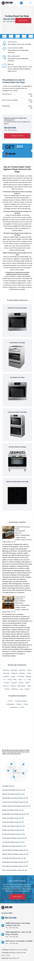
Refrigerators (11, 704)
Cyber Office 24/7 (14, 958)
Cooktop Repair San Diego (13, 82)
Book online (23, 20)
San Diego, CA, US (8, 786)
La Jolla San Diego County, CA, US (13, 842)
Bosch (29, 670)
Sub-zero (6, 686)
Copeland (6, 676)
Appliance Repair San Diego (19, 949)
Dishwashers (15, 707)
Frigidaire (22, 673)
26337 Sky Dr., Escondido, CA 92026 (18, 941)
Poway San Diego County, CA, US (13, 822)
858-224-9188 (9, 19)
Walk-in (28, 682)
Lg (25, 679)
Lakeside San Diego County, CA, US (13, 790)
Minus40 (14, 682)
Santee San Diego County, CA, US (13, 818)
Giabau (13, 676)
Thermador (14, 670)
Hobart (29, 673)
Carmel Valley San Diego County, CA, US (15, 850)
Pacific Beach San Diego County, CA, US (15, 862)
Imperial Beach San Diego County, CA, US (15, 814)
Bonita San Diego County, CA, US (13, 810)
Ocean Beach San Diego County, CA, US (15, 866)
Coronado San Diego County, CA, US (14, 858)
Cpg (21, 689)
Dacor (20, 679)
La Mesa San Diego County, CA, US (13, 826)
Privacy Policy (5, 955)
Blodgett (28, 676)
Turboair (7, 689)
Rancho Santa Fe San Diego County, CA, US (16, 806)
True (29, 679)
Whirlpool (14, 673)
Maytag (13, 686)
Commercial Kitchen (21, 701)
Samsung (6, 670)
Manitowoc (15, 689)
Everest (21, 682)
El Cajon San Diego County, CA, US (13, 834)
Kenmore (7, 682)
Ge (5, 679)
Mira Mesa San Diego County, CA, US (14, 846)
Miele (29, 686)
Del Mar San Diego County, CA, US (13, 830)
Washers (19, 704)
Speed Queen (22, 686)
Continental (20, 676)
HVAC (22, 707)
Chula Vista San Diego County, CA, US (14, 838)
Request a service (17, 135)
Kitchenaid (6, 673)
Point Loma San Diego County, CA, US (14, 870)
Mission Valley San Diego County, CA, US (15, 854)
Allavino (27, 689)
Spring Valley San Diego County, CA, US (15, 798)
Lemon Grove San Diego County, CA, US (15, 802)
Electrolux (22, 670)
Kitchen (10, 701)
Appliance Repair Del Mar (18, 952)
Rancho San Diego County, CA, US (13, 794)
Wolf (15, 679)
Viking (9, 679)
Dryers (26, 704)
